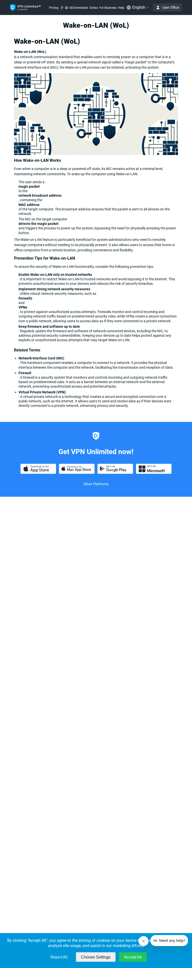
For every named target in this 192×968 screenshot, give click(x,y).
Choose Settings (95, 957)
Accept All (133, 957)
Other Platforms (96, 484)
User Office (170, 7)
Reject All (59, 957)
